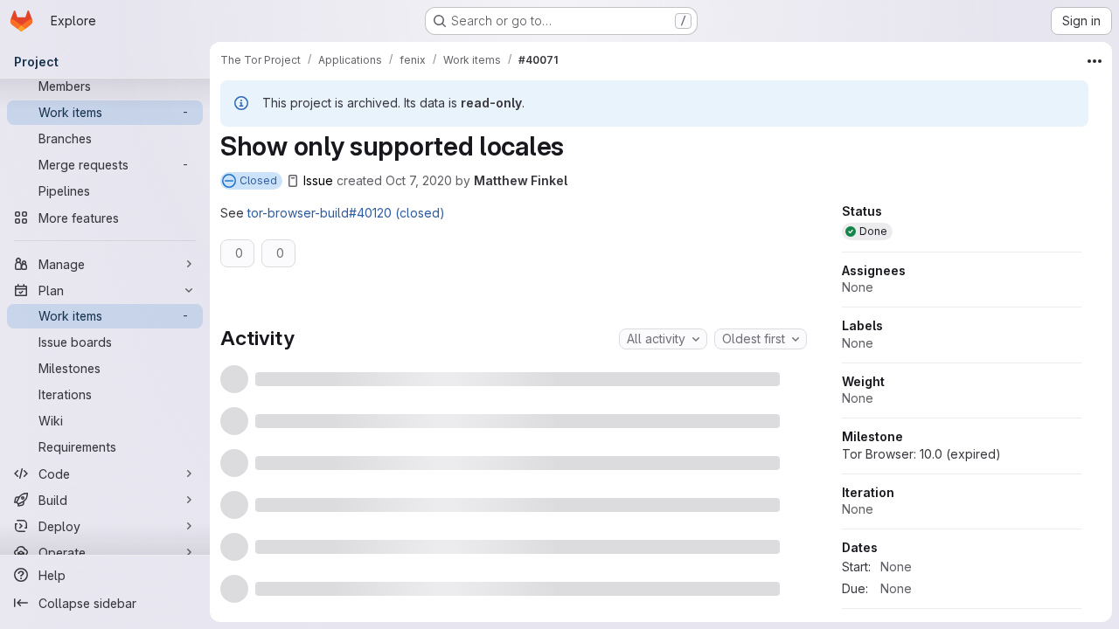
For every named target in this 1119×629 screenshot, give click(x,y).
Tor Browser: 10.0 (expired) (921, 508)
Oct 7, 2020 (419, 180)
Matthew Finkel (520, 180)
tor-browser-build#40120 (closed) (346, 212)
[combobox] (663, 338)
